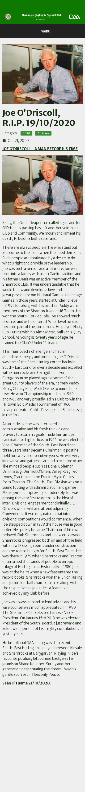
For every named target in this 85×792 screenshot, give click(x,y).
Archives (43, 133)
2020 (26, 133)
